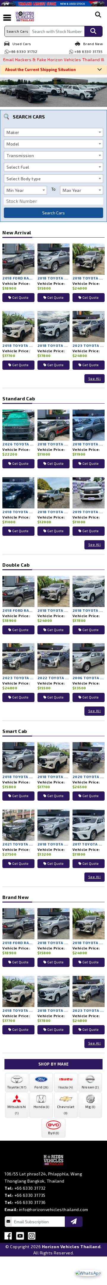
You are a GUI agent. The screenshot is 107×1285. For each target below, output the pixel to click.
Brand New (93, 44)
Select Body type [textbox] (24, 178)
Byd (53, 1133)
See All (94, 378)
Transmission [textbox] (20, 155)
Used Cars (21, 44)
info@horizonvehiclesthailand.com (53, 1209)
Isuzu (66, 1087)
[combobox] (53, 132)
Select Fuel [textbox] (18, 167)
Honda (41, 1106)
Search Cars (53, 212)
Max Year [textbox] (72, 190)
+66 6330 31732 (23, 51)
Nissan (90, 1087)
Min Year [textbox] (15, 190)
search (98, 19)
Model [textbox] (13, 143)
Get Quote (20, 297)
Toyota (16, 1087)
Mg (90, 1106)
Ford (41, 1087)
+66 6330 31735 (88, 51)
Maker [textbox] (13, 132)
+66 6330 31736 (30, 1202)
